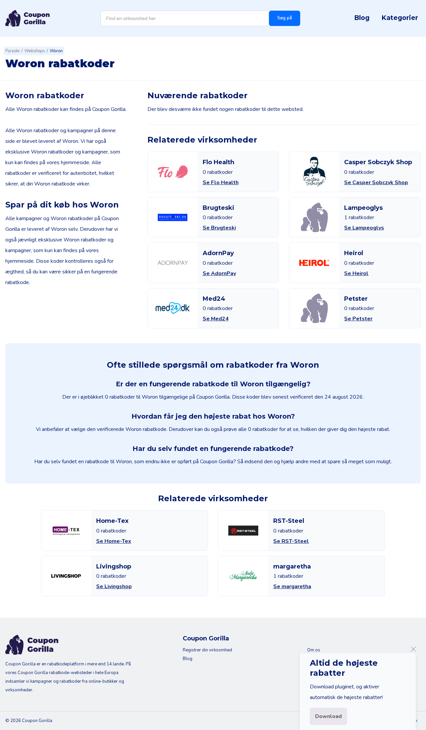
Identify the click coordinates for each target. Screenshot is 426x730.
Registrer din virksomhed (207, 650)
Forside (12, 51)
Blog (361, 18)
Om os (313, 650)
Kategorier (399, 18)
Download (328, 716)
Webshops (34, 51)
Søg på (284, 18)
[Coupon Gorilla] (27, 18)
